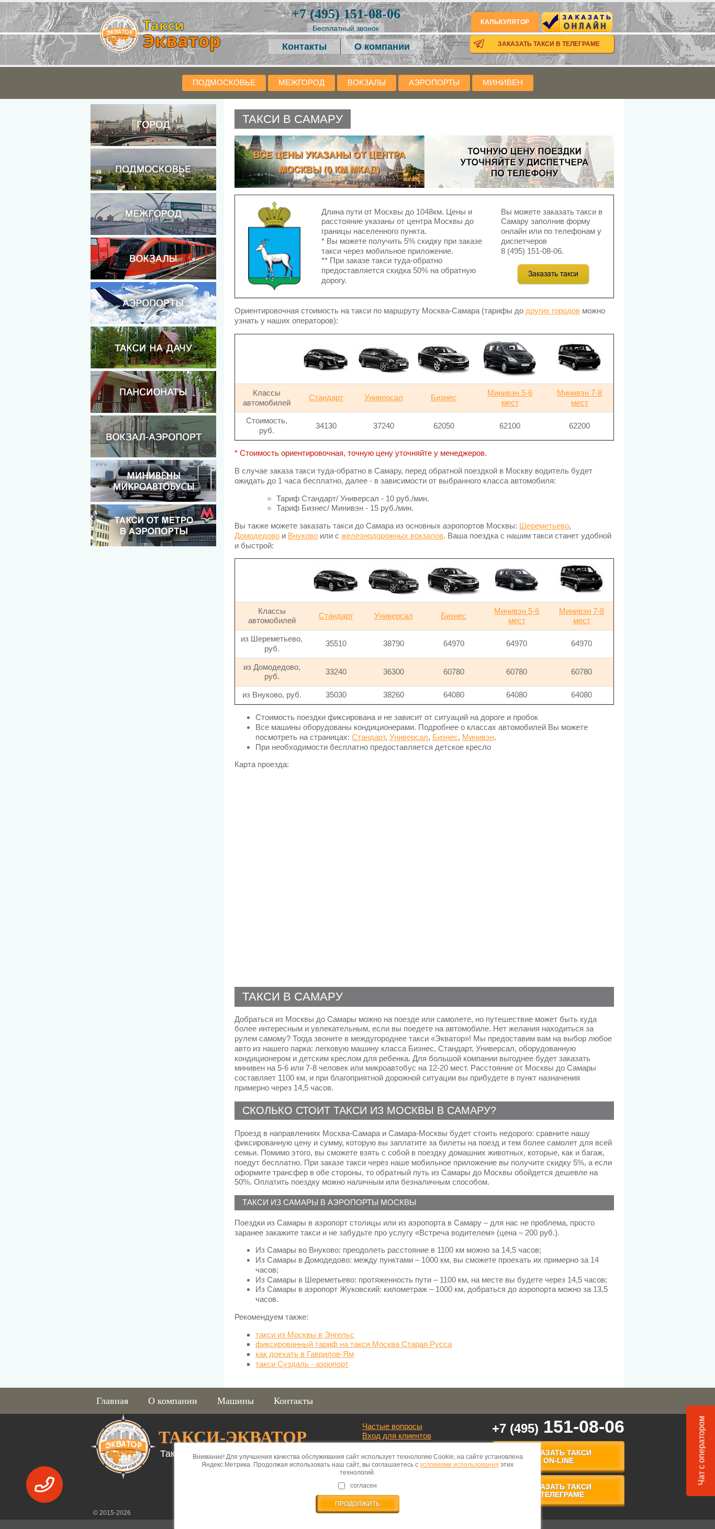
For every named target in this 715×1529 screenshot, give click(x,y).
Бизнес (443, 397)
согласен (363, 1485)
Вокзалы (367, 82)
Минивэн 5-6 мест (509, 397)
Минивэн (478, 737)
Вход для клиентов (396, 1435)
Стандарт (326, 397)
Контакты (304, 46)
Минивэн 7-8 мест (579, 397)
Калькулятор (505, 22)
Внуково (303, 535)
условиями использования (459, 1464)
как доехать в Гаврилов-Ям (304, 1354)
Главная (112, 1401)
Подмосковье (224, 82)
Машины (235, 1401)
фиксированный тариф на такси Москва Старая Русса (353, 1344)
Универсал (383, 397)
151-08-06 (346, 13)
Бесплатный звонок (345, 28)
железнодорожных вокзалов (392, 535)
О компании (382, 46)
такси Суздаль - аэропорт (302, 1363)
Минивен (503, 82)
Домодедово (257, 535)
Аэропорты (434, 82)
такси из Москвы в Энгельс (304, 1334)
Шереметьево (544, 525)
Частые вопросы (392, 1426)
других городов (553, 310)
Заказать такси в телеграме (549, 44)
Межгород (301, 82)
